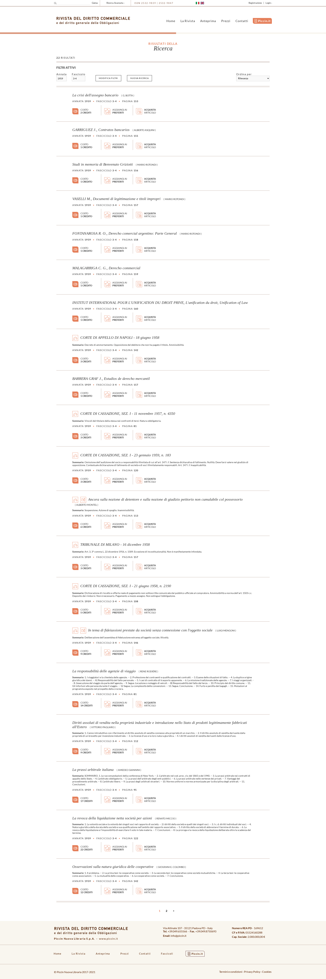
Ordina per (244, 74)
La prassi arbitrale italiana (93, 770)
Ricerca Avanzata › (115, 3)
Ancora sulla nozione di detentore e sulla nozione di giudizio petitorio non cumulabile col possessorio (165, 499)
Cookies (266, 971)
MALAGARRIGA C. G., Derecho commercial (106, 268)
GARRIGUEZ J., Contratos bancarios (101, 130)
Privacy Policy (252, 971)
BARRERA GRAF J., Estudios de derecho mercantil (111, 379)
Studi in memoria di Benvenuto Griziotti (102, 164)
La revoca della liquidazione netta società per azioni (112, 818)
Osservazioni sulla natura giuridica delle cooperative (112, 867)
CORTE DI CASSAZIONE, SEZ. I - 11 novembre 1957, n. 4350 (127, 414)
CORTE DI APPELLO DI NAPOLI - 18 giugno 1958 (119, 338)
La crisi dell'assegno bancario (95, 95)
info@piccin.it (178, 935)
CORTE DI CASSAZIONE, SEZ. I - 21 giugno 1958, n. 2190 (125, 586)
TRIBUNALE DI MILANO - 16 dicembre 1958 (115, 544)
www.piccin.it (108, 938)
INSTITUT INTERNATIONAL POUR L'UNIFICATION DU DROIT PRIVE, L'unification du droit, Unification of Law (160, 303)
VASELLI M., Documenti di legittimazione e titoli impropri (116, 199)
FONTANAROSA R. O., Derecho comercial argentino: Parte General (124, 233)
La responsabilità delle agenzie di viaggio (104, 671)
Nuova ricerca (139, 78)
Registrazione (255, 3)
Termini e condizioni (230, 971)
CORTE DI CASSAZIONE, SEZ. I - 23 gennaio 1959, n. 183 (125, 455)
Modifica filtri (108, 78)
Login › (269, 3)
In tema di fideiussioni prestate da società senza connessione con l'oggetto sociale (150, 630)
